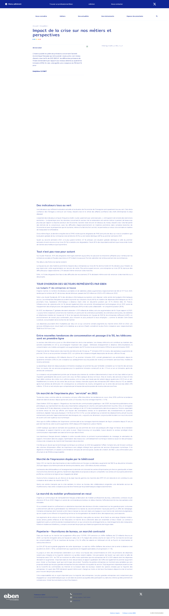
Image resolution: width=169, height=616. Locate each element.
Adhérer (92, 4)
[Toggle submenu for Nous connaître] (49, 16)
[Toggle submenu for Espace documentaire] (146, 16)
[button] (13, 4)
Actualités (43, 26)
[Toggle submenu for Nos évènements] (117, 16)
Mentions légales (115, 613)
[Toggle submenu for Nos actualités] (91, 16)
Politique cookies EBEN (129, 613)
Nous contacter (117, 4)
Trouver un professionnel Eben (61, 4)
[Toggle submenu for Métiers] (68, 16)
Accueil (35, 26)
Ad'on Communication (157, 613)
